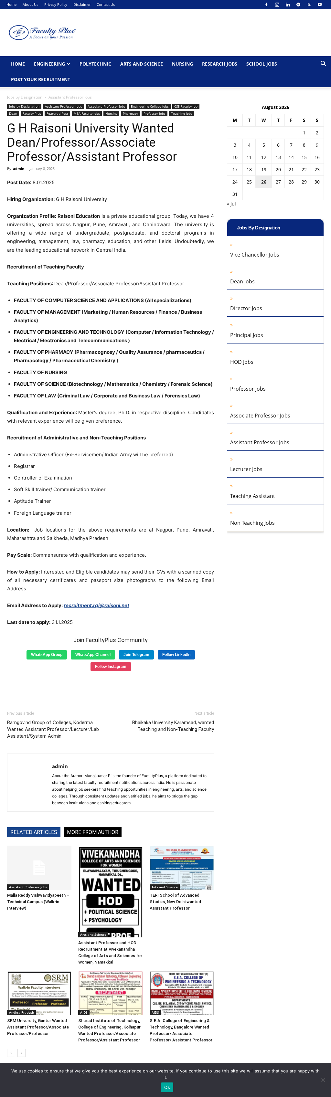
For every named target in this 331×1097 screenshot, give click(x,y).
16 (317, 157)
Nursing (182, 64)
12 (263, 157)
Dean (13, 113)
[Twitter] (309, 4)
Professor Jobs (155, 113)
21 (291, 169)
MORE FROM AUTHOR (92, 832)
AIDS (84, 1012)
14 (291, 157)
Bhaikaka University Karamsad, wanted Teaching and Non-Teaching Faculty (173, 726)
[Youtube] (320, 4)
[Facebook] (266, 4)
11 (249, 157)
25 (249, 182)
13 (278, 157)
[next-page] (21, 1053)
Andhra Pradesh (21, 1012)
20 (278, 169)
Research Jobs (219, 64)
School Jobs (261, 64)
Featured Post (57, 113)
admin (18, 168)
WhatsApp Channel (93, 654)
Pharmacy (130, 113)
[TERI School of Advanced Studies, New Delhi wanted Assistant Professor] (182, 868)
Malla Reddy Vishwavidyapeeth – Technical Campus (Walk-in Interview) (38, 902)
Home (11, 4)
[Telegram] (298, 4)
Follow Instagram (110, 666)
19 (263, 169)
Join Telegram (136, 654)
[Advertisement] (110, 688)
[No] (323, 1080)
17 (235, 169)
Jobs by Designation (24, 97)
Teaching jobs (181, 113)
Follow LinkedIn (176, 654)
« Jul (231, 204)
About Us (30, 4)
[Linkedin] (288, 4)
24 (235, 182)
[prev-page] (11, 1053)
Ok (167, 1087)
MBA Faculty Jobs (87, 113)
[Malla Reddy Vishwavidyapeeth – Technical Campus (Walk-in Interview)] (39, 868)
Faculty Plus (32, 113)
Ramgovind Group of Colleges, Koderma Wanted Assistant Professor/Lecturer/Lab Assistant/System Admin (53, 729)
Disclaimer (82, 4)
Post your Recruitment (40, 79)
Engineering (49, 64)
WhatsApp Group (46, 654)
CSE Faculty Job (186, 106)
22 (304, 169)
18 (249, 169)
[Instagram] (277, 4)
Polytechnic (95, 64)
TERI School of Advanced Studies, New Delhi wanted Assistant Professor (175, 902)
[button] (323, 64)
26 (263, 182)
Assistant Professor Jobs (63, 106)
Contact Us (106, 4)
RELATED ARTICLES (33, 832)
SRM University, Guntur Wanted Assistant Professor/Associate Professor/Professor (38, 1027)
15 (304, 157)
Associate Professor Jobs (106, 106)
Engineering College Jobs (150, 106)
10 (235, 157)
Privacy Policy (55, 4)
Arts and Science (141, 64)
